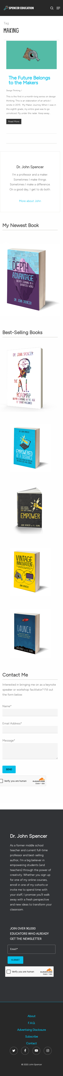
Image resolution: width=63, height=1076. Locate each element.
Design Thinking (13, 90)
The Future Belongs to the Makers (29, 80)
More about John (30, 201)
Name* (7, 706)
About (32, 1016)
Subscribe (31, 1036)
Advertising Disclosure (31, 1030)
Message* (8, 740)
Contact (31, 1043)
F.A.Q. (31, 1023)
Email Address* (12, 723)
